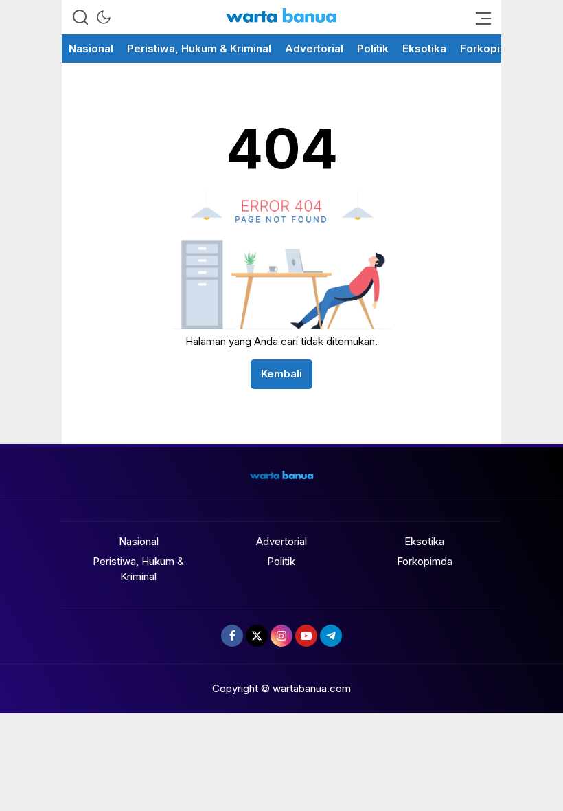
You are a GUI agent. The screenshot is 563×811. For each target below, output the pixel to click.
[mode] (103, 17)
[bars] (479, 17)
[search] (80, 17)
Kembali (281, 373)
